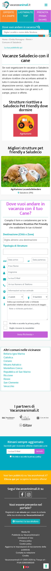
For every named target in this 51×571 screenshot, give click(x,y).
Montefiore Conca (13, 368)
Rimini (7, 379)
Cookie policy (25, 544)
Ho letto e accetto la (26, 456)
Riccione (8, 375)
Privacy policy (25, 541)
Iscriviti (39, 451)
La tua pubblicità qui (13, 47)
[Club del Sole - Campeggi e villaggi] (42, 417)
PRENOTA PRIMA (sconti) (42, 16)
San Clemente (11, 382)
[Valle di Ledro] (25, 417)
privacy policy (34, 323)
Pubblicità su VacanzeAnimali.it (25, 535)
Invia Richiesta (25, 334)
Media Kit (25, 532)
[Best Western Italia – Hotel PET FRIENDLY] (8, 417)
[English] (27, 567)
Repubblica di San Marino (17, 372)
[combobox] (25, 240)
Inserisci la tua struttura (26, 521)
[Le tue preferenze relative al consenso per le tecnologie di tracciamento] (46, 566)
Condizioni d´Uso (25, 538)
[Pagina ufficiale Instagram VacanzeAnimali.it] (29, 495)
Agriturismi (25, 133)
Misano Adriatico (12, 364)
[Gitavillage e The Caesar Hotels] (25, 425)
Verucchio (9, 386)
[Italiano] (24, 567)
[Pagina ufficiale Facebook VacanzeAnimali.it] (22, 495)
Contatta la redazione (25, 553)
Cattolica (8, 357)
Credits (25, 555)
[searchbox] (25, 240)
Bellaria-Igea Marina (14, 353)
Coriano (8, 361)
